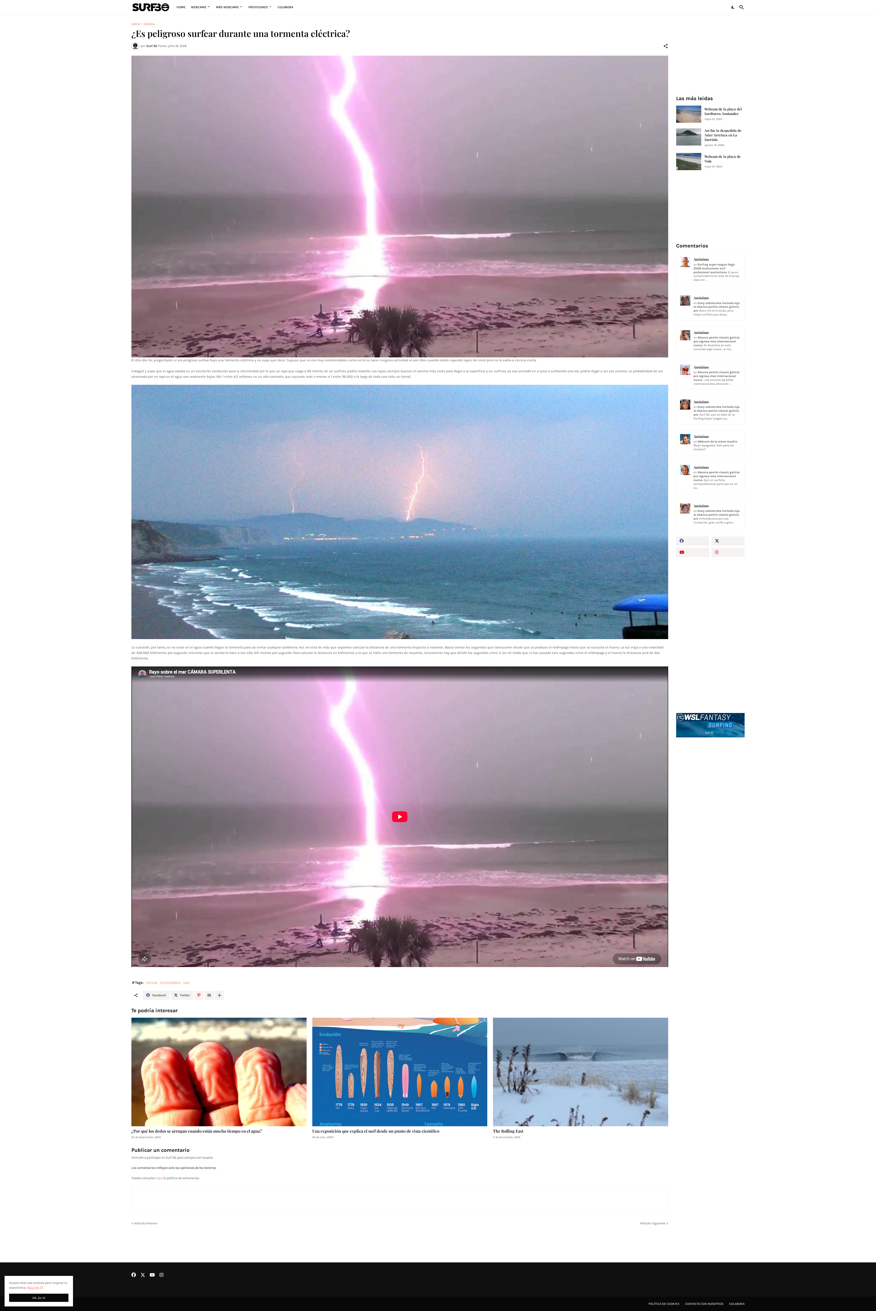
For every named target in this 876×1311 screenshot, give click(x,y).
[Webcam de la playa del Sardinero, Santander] (688, 114)
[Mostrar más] (219, 995)
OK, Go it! (38, 1298)
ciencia (149, 24)
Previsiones (258, 7)
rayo (186, 983)
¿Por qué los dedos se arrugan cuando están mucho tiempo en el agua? (196, 1131)
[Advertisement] (710, 818)
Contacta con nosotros (704, 1304)
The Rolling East (508, 1131)
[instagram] (728, 552)
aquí (159, 1178)
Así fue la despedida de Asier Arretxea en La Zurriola (722, 135)
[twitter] (728, 541)
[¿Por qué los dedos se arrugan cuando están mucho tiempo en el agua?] (219, 1072)
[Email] (209, 995)
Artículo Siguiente (652, 1223)
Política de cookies (664, 1304)
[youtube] (692, 552)
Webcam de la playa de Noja (722, 158)
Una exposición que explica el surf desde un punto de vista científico (375, 1131)
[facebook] (692, 541)
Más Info (33, 1288)
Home (181, 7)
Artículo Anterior (145, 1223)
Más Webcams (227, 7)
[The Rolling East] (580, 1072)
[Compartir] (665, 46)
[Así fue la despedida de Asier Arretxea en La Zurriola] (688, 137)
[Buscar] (741, 7)
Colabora (285, 7)
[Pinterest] (198, 995)
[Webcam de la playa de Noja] (688, 161)
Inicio (135, 24)
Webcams (198, 7)
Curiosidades (170, 983)
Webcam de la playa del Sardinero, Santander (723, 111)
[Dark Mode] (733, 7)
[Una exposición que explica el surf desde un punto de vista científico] (400, 1072)
